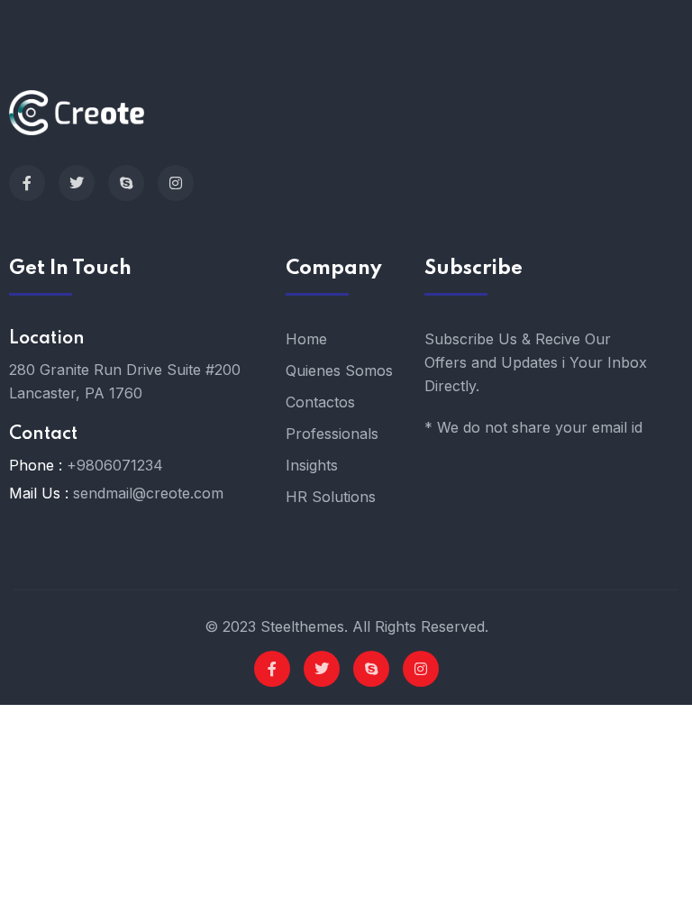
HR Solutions (331, 497)
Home (306, 339)
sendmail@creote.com (148, 493)
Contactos (320, 402)
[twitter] (77, 183)
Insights (312, 465)
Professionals (332, 434)
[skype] (126, 183)
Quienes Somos (339, 370)
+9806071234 (115, 465)
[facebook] (27, 183)
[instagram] (176, 183)
